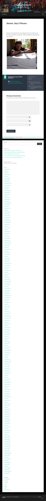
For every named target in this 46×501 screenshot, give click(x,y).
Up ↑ (43, 498)
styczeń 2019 (7, 311)
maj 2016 (6, 355)
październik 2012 (8, 396)
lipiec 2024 (7, 206)
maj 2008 (6, 460)
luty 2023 (6, 235)
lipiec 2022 (7, 247)
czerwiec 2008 (7, 458)
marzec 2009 (7, 448)
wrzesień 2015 (7, 362)
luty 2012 (6, 407)
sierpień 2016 (7, 354)
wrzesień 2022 (7, 243)
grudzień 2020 (7, 279)
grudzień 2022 (7, 238)
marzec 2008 (7, 464)
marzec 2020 (7, 290)
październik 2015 (8, 361)
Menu (5, 14)
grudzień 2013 (7, 378)
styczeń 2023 (7, 236)
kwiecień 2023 (7, 231)
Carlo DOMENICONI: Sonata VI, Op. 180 (12, 153)
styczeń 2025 (7, 197)
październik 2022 (8, 242)
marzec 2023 (7, 233)
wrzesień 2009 (7, 441)
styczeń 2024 (7, 215)
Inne (31, 78)
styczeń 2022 (7, 258)
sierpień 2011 (7, 412)
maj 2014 (6, 375)
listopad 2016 (7, 348)
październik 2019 (8, 295)
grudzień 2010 (7, 419)
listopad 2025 (7, 181)
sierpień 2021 (7, 267)
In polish (6, 482)
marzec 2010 (7, 432)
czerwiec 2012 (7, 400)
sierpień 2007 (7, 473)
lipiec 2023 (7, 226)
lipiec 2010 (7, 425)
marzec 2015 (7, 366)
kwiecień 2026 (7, 174)
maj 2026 (6, 172)
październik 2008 (8, 453)
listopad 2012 (7, 394)
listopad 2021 (7, 261)
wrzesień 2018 (7, 318)
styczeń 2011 (7, 418)
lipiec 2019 (7, 300)
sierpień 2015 (7, 364)
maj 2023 (6, 229)
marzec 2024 (7, 213)
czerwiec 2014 (7, 373)
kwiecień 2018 (7, 327)
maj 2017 (6, 339)
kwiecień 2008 (7, 462)
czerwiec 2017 (7, 338)
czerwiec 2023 (7, 227)
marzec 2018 (7, 329)
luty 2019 (6, 309)
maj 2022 (6, 251)
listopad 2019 (7, 293)
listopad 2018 (7, 314)
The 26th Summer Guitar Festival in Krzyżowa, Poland (15, 155)
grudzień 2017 (7, 332)
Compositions (7, 479)
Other (6, 488)
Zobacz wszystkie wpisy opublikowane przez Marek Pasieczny (15, 82)
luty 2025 (6, 195)
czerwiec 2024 (7, 208)
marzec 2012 (7, 405)
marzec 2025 (7, 194)
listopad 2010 (7, 421)
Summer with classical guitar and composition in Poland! (35, 83)
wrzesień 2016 (7, 352)
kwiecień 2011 (7, 416)
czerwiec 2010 (7, 426)
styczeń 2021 (7, 277)
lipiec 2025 (7, 188)
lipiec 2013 (7, 387)
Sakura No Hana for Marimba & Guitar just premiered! (15, 152)
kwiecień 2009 (7, 446)
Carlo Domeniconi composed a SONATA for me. (14, 157)
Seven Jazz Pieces (16, 23)
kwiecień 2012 (7, 403)
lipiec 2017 (7, 336)
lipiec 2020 (7, 286)
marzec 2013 (7, 391)
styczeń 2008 (7, 467)
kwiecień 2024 (7, 211)
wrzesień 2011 (7, 410)
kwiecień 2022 (7, 252)
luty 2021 (6, 275)
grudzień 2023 (7, 217)
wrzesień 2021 (7, 265)
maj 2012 (6, 402)
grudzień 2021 (7, 259)
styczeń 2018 (7, 330)
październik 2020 (8, 281)
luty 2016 (6, 357)
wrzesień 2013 (7, 384)
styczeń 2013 (7, 393)
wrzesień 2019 (7, 297)
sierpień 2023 (7, 224)
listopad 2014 (7, 370)
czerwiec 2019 (7, 302)
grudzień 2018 (7, 313)
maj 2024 (6, 210)
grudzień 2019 (7, 291)
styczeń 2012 (7, 409)
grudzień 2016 (7, 346)
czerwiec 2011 (7, 414)
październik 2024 (8, 203)
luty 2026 (6, 176)
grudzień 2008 (7, 451)
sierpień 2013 (7, 386)
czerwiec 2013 (7, 389)
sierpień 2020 (7, 284)
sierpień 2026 (7, 169)
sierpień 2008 (7, 455)
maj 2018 (6, 325)
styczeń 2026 (7, 178)
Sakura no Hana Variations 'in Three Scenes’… (13, 150)
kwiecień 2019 (7, 306)
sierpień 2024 (7, 204)
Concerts (6, 480)
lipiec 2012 (7, 398)
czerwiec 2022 (7, 249)
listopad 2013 (7, 380)
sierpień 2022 (7, 245)
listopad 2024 (7, 201)
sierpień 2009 (7, 442)
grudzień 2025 (7, 179)
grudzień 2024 (7, 199)
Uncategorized (7, 489)
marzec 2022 (7, 254)
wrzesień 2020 (7, 283)
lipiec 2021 (7, 268)
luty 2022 (6, 256)
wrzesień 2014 (7, 371)
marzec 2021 (7, 274)
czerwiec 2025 (7, 190)
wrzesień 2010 (7, 423)
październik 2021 (8, 263)
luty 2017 (6, 345)
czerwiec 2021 (7, 270)
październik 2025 (8, 183)
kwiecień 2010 (7, 430)
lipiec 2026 (7, 171)
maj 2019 (6, 304)
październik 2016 (8, 350)
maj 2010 (6, 428)
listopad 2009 (7, 439)
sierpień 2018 (7, 320)
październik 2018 (8, 316)
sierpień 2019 (7, 298)
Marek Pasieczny (23, 5)
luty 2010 (6, 434)
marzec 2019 (7, 307)
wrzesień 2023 (7, 222)
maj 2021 (6, 272)
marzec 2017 (7, 343)
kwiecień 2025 (7, 192)
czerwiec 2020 (7, 288)
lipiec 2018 (7, 322)
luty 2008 (6, 466)
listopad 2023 (7, 219)
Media (6, 486)
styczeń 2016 (7, 359)
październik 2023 (8, 220)
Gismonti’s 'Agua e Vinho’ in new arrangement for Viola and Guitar (36, 87)
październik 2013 (8, 382)
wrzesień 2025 (7, 185)
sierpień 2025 (7, 187)
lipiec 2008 (7, 457)
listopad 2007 (7, 469)
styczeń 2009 (7, 450)
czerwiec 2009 (7, 444)
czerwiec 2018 (7, 323)
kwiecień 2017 (7, 341)
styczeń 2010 (7, 435)
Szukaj (43, 14)
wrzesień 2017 (7, 334)
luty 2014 (6, 377)
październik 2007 (8, 471)
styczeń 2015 (7, 368)
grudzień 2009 (7, 437)
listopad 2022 (7, 240)
